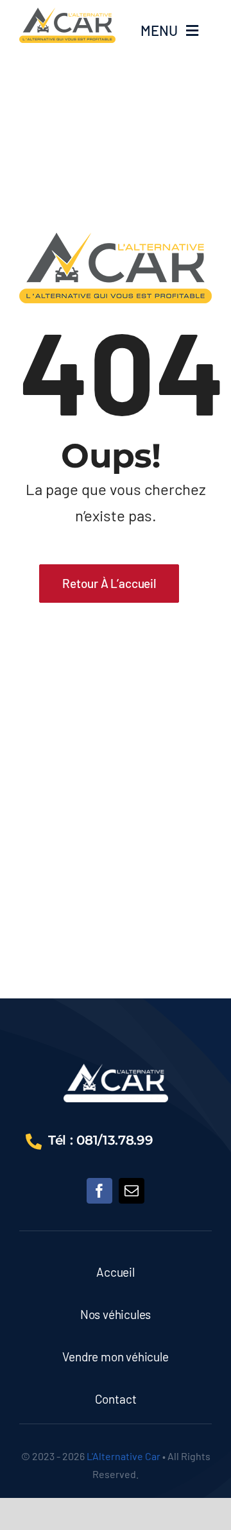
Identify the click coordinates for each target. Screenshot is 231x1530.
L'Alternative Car (123, 1456)
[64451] (67, 13)
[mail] (131, 1191)
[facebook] (99, 1191)
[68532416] (116, 1070)
